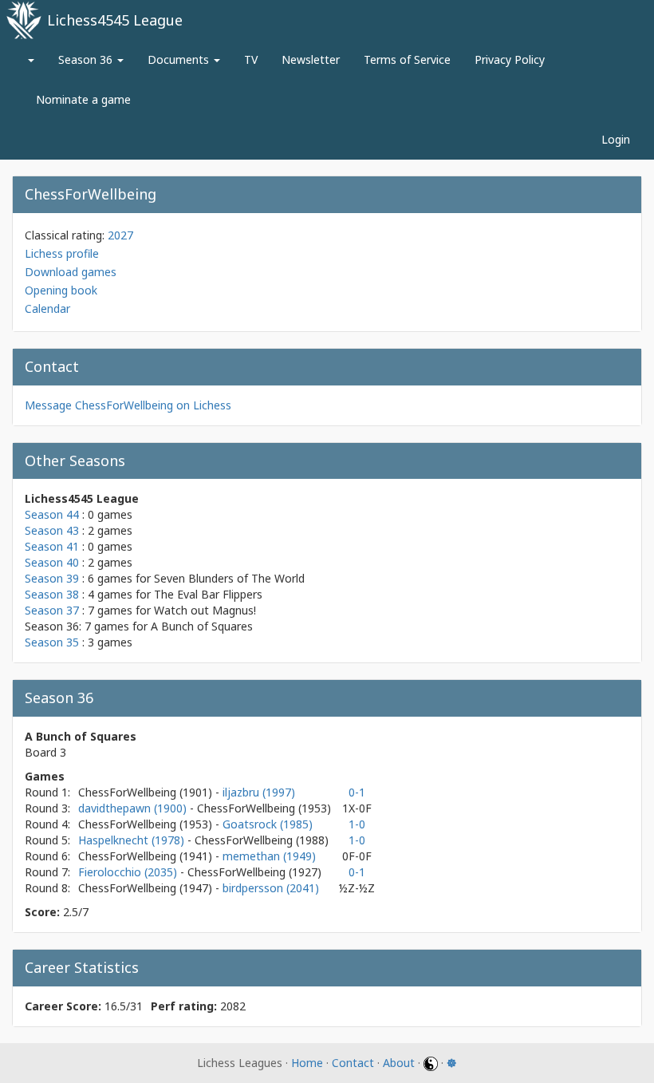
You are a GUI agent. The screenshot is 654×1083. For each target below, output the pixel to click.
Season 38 (52, 594)
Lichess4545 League (115, 20)
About (399, 1062)
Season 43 (52, 530)
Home (307, 1062)
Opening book (61, 290)
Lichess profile (62, 253)
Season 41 (52, 546)
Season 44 (52, 514)
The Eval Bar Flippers (208, 594)
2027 (120, 235)
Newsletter (311, 59)
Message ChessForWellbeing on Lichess (128, 405)
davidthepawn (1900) (134, 808)
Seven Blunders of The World (229, 578)
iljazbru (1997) (259, 792)
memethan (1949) (269, 856)
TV (251, 59)
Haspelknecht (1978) (132, 840)
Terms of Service (407, 59)
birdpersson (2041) (271, 887)
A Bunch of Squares (202, 626)
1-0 (357, 824)
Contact (353, 1062)
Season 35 (52, 642)
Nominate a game (83, 99)
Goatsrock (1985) (268, 824)
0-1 (357, 792)
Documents (180, 59)
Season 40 (52, 562)
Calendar (47, 308)
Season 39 (52, 578)
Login (615, 139)
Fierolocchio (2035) (129, 871)
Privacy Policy (510, 59)
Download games (70, 271)
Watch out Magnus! (205, 610)
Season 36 (87, 59)
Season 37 (52, 610)
